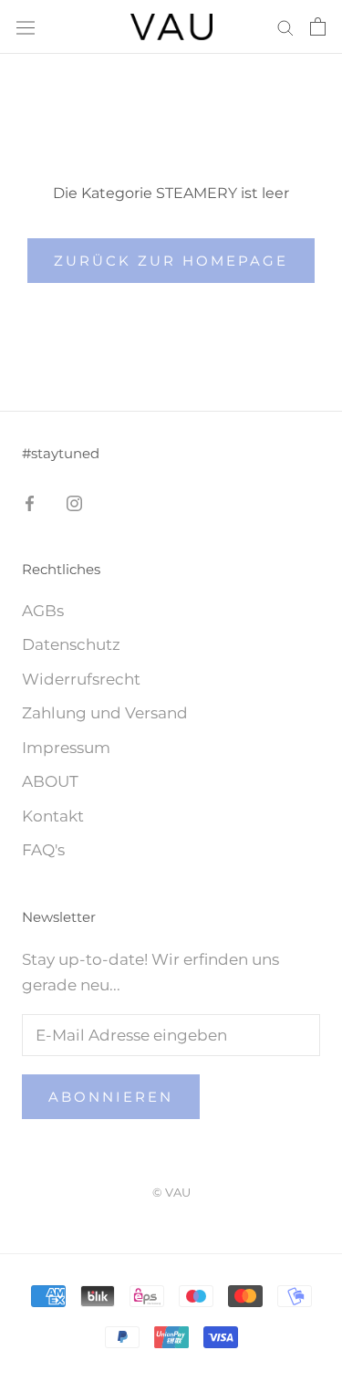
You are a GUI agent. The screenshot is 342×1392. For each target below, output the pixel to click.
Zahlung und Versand (105, 713)
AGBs (43, 611)
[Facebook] (29, 502)
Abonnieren (110, 1096)
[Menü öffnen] (25, 27)
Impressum (66, 747)
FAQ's (43, 850)
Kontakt (53, 816)
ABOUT (50, 781)
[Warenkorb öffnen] (318, 26)
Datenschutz (71, 644)
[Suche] (285, 26)
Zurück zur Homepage (171, 260)
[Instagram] (74, 502)
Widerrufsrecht (81, 679)
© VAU (171, 1192)
